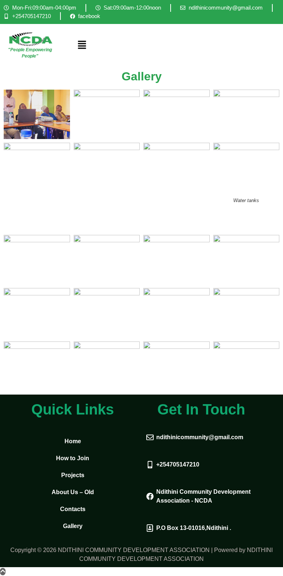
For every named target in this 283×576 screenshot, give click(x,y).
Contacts (72, 509)
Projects (72, 475)
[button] (175, 45)
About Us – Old (73, 492)
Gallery (73, 526)
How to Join (72, 458)
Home (72, 441)
